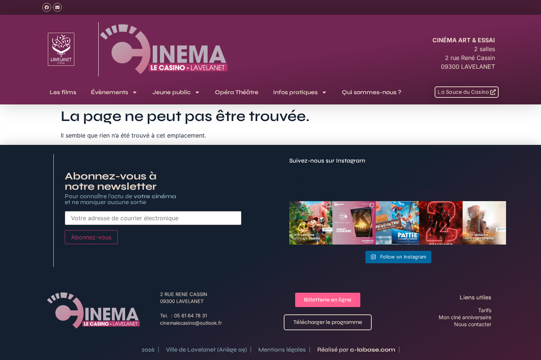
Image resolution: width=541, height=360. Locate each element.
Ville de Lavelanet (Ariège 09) (206, 349)
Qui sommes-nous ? (371, 92)
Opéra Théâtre (236, 92)
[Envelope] (57, 7)
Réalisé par (356, 349)
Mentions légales (282, 349)
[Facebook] (46, 7)
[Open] (311, 223)
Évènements (109, 92)
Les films (63, 92)
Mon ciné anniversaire (465, 317)
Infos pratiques (295, 92)
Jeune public (171, 92)
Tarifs (484, 310)
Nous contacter (472, 324)
